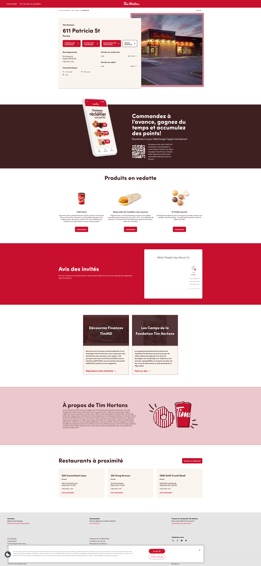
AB (73, 10)
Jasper (77, 10)
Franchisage (12, 539)
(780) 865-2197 (116, 489)
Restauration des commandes (109, 43)
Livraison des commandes (89, 43)
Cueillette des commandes (70, 43)
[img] (186, 541)
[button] (8, 554)
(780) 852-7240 (68, 61)
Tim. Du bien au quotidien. (30, 4)
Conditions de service (97, 541)
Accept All (157, 551)
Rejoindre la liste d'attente (100, 371)
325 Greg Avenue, (118, 484)
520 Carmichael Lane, (70, 484)
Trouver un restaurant (192, 461)
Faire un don (141, 371)
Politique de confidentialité (99, 539)
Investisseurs (12, 541)
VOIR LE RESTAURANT (68, 492)
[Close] (199, 550)
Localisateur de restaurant (181, 523)
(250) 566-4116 (165, 489)
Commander (12, 4)
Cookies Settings (157, 557)
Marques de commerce (98, 543)
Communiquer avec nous (16, 543)
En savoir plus (94, 523)
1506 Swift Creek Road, (168, 484)
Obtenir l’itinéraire (128, 43)
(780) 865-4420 (67, 489)
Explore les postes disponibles (18, 523)
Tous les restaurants (64, 10)
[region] (106, 554)
